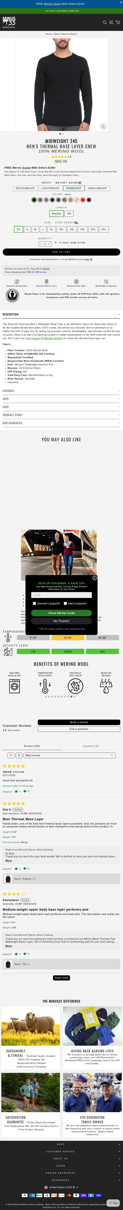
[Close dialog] (94, 578)
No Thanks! (62, 621)
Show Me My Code (61, 613)
